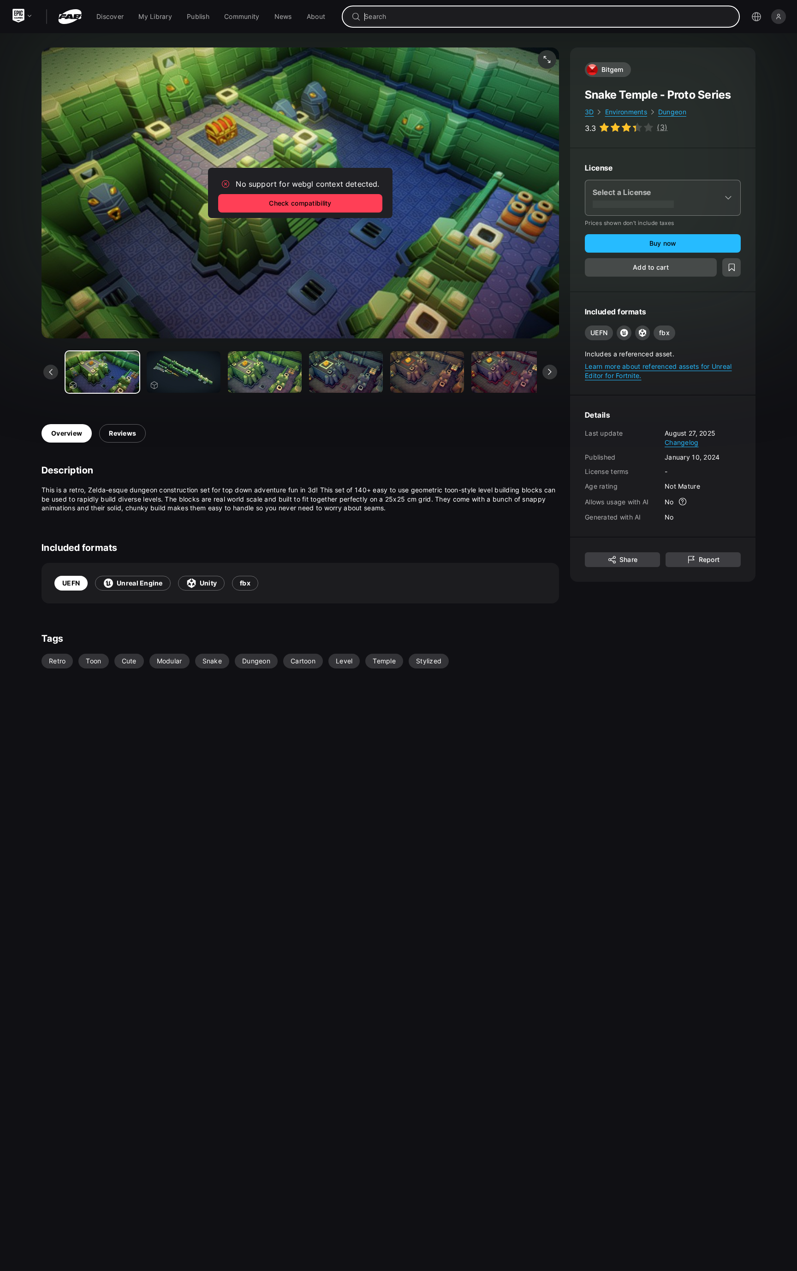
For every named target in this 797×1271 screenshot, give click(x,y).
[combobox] (547, 16)
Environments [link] (626, 112)
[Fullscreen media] (547, 59)
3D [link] (589, 112)
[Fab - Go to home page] (70, 16)
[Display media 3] (346, 372)
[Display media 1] (183, 372)
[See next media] (549, 372)
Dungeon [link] (672, 112)
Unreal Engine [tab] (140, 583)
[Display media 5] (508, 372)
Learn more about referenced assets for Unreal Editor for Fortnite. (658, 370)
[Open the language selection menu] (756, 16)
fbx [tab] (245, 583)
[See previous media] (50, 372)
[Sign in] (778, 16)
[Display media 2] (265, 372)
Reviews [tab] (122, 433)
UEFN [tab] (71, 583)
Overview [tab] (66, 433)
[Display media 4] (427, 372)
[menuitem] (110, 16)
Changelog (682, 442)
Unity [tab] (208, 583)
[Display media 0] (102, 372)
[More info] (683, 502)
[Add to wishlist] (731, 267)
